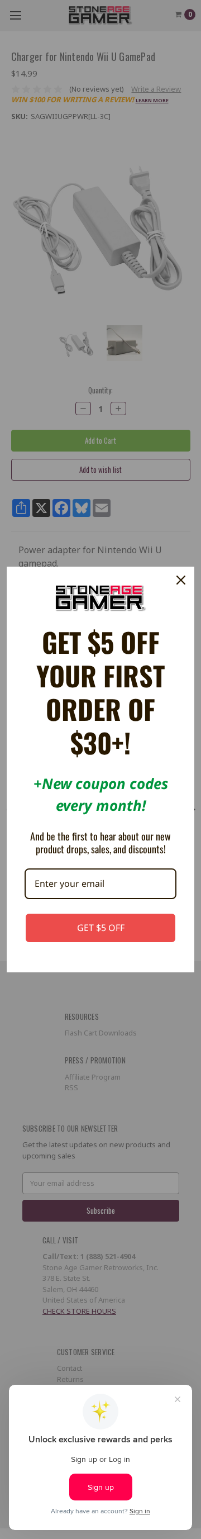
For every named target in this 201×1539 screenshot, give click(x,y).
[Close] (181, 580)
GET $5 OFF (101, 928)
